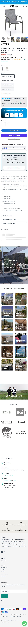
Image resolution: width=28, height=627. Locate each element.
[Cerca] (5, 6)
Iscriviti (4, 596)
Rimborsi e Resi (5, 563)
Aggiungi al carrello (14, 130)
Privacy (3, 569)
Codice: (19, 2)
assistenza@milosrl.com (10, 480)
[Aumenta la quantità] (11, 124)
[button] (14, 390)
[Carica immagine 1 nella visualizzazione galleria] (14, 22)
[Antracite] (3, 69)
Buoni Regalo (4, 574)
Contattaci (3, 565)
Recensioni (3, 576)
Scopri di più (21, 101)
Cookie (2, 571)
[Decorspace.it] (14, 6)
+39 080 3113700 (8, 475)
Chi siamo (3, 560)
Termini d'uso (4, 567)
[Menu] (1, 6)
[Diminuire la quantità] (3, 124)
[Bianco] (7, 69)
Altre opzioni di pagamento (14, 139)
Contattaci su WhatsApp (14, 167)
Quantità (3, 120)
